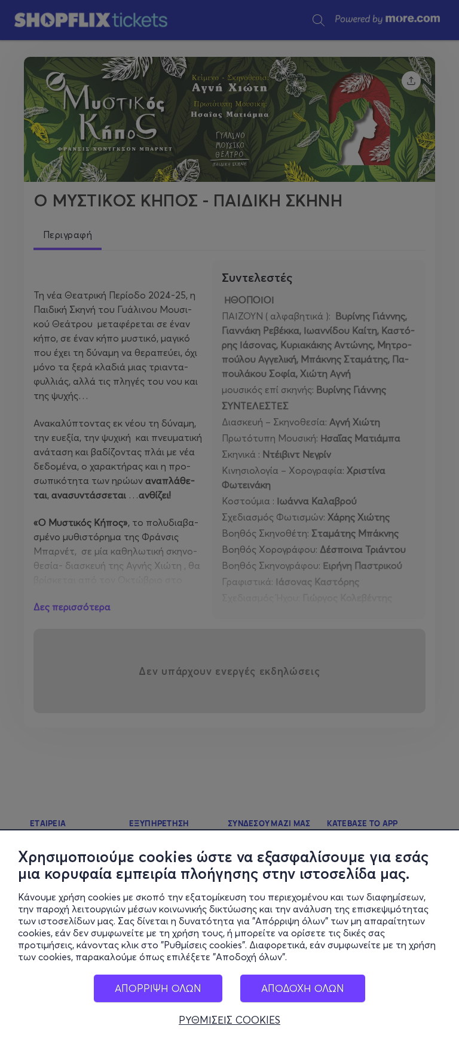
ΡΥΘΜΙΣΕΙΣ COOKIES (229, 1020)
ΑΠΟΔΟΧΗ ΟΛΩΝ (302, 988)
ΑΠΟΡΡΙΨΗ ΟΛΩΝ (158, 988)
